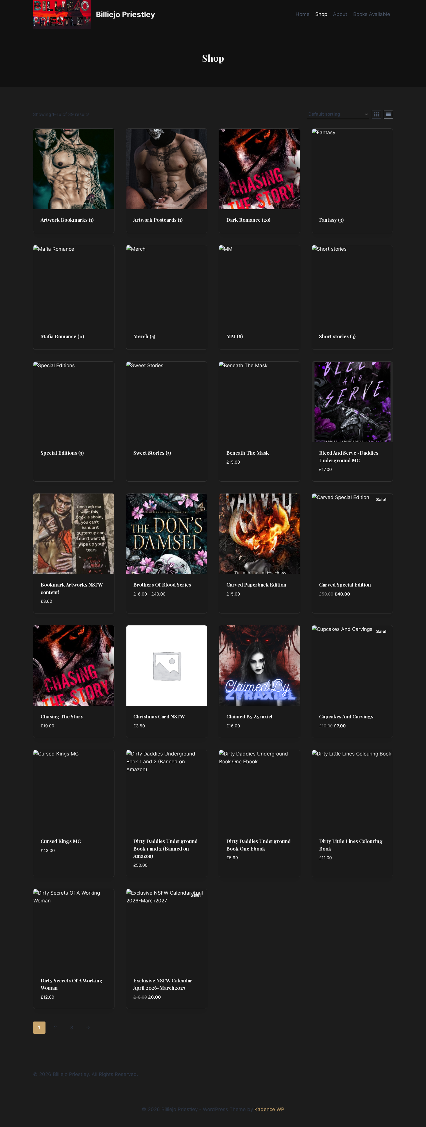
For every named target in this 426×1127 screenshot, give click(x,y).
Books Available (371, 14)
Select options (151, 611)
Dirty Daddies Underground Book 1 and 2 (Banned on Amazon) (165, 848)
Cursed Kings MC (61, 841)
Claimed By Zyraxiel (249, 716)
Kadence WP (269, 1109)
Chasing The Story (62, 716)
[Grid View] (376, 114)
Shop (321, 14)
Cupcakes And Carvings (346, 716)
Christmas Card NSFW (159, 716)
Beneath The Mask (247, 452)
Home (303, 14)
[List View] (388, 114)
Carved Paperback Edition (256, 584)
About (340, 14)
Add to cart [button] (241, 479)
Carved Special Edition (345, 584)
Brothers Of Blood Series (162, 584)
